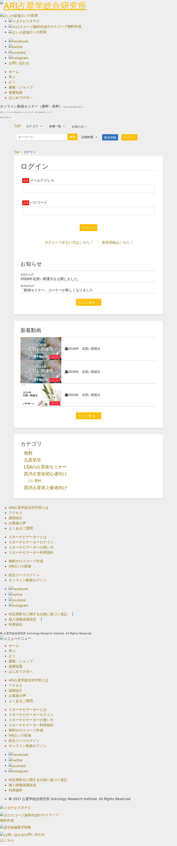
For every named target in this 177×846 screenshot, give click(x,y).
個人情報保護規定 (22, 619)
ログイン (129, 137)
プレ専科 (34, 481)
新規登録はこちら (116, 242)
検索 (73, 137)
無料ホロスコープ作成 (26, 561)
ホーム (14, 71)
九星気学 (32, 460)
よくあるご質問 (21, 528)
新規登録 (110, 137)
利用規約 (15, 624)
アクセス (15, 512)
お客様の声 (17, 523)
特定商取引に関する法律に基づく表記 (38, 614)
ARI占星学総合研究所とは (29, 507)
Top (16, 152)
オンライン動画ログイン (28, 580)
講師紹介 (15, 518)
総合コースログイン (24, 575)
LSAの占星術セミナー (45, 466)
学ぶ (12, 77)
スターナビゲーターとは (28, 537)
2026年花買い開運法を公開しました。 (51, 279)
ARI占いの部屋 (20, 566)
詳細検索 (87, 137)
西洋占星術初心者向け (45, 473)
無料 (28, 453)
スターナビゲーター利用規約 (31, 552)
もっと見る (87, 302)
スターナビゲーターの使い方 (31, 547)
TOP (17, 126)
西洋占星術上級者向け (45, 487)
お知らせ (78, 126)
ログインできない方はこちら (67, 242)
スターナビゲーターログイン (31, 542)
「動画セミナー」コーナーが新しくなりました (57, 290)
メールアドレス (42, 180)
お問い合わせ (19, 63)
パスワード (38, 202)
